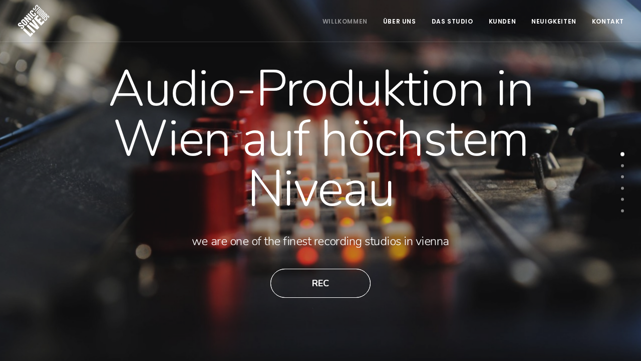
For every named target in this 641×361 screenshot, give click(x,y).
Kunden (502, 21)
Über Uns (399, 21)
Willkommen (345, 21)
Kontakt (608, 21)
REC (320, 283)
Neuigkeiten (553, 21)
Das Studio (452, 21)
